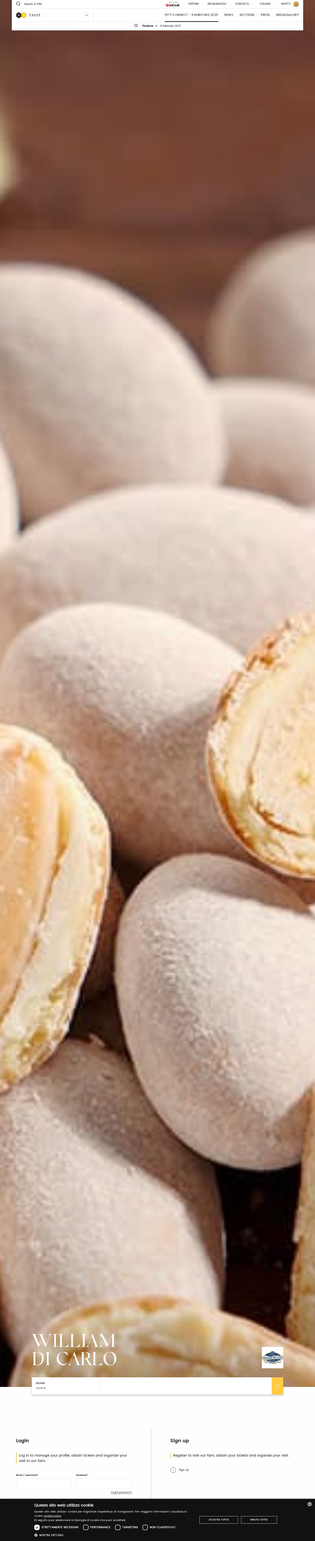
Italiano (265, 4)
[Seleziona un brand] (86, 15)
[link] (287, 4)
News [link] (228, 15)
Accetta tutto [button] (219, 1520)
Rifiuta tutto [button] (259, 1520)
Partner (193, 4)
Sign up (184, 1470)
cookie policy (53, 1516)
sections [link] (247, 15)
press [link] (265, 15)
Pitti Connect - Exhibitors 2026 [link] (191, 15)
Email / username (26, 1475)
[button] (113, 1535)
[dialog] (157, 1520)
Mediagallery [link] (287, 15)
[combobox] (310, 1504)
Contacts (242, 4)
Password (81, 1475)
